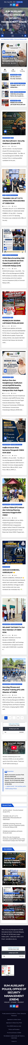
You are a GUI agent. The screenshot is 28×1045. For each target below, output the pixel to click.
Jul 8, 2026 (7, 326)
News (12, 56)
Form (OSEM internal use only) (14, 1026)
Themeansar (14, 1015)
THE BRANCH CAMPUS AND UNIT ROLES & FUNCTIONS (14, 1037)
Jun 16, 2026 (7, 575)
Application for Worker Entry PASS (14, 1022)
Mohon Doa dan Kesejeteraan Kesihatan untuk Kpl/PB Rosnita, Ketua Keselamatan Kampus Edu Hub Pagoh (12, 385)
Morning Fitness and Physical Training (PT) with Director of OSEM (13, 689)
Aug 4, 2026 (7, 63)
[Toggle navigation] (13, 35)
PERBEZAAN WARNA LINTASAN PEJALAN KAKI (13, 914)
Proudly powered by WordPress (9, 1013)
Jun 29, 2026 (7, 455)
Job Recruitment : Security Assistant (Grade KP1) (13, 61)
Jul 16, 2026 (7, 268)
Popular (13, 71)
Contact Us (14, 1041)
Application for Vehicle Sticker (14, 1019)
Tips (19, 100)
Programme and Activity (19, 83)
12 (18, 718)
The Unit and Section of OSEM (14, 1032)
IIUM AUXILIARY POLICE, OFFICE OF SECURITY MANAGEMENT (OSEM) (14, 992)
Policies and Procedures (14, 1029)
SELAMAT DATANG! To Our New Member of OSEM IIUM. (13, 629)
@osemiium (10, 771)
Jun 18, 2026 (7, 518)
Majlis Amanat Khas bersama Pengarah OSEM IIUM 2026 (13, 450)
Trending (22, 71)
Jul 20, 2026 (7, 206)
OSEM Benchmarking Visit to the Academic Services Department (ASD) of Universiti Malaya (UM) (13, 825)
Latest (5, 71)
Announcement (6, 56)
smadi (15, 63)
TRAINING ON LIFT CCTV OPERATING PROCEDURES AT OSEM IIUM (13, 200)
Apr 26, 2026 (7, 695)
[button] (22, 35)
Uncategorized (6, 566)
